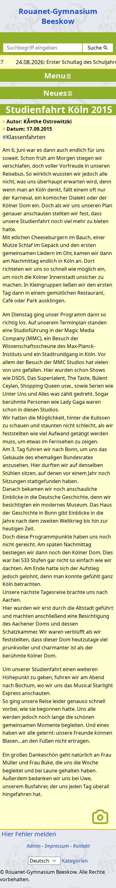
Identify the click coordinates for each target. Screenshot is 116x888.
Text (83, 39)
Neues (55, 93)
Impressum (57, 845)
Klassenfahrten (23, 137)
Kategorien (75, 860)
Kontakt (81, 845)
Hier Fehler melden (28, 834)
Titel (63, 39)
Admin (34, 845)
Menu (55, 75)
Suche (95, 47)
